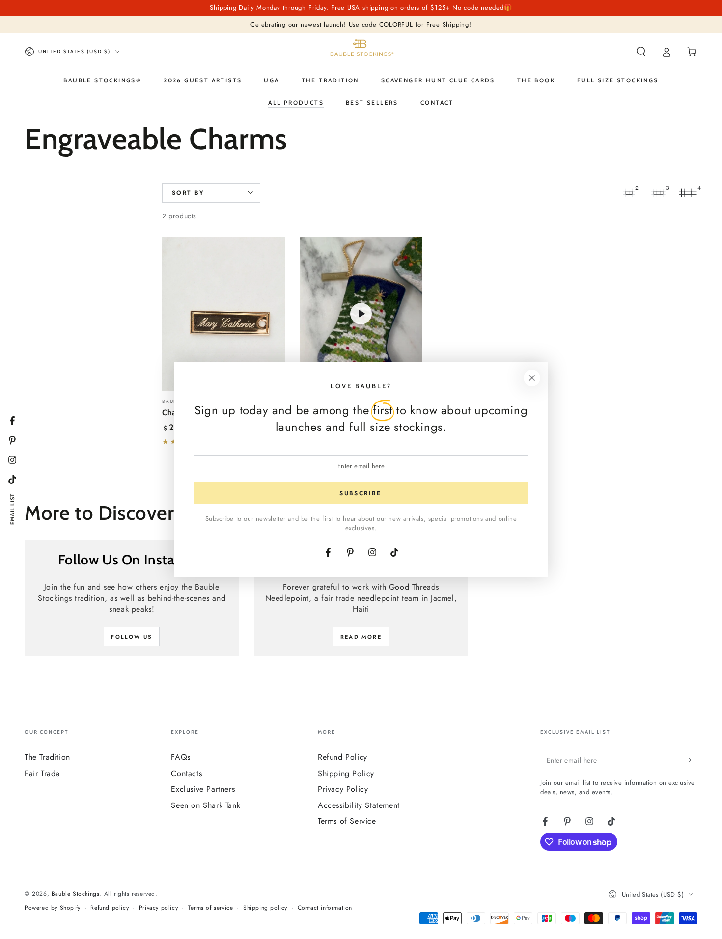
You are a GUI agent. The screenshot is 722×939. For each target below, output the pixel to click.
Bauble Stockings (76, 893)
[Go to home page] (361, 51)
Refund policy (109, 908)
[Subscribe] (691, 760)
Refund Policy (342, 757)
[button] (641, 51)
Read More (361, 637)
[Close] (532, 378)
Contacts (186, 773)
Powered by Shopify (53, 908)
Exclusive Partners (203, 789)
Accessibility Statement (359, 805)
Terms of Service (347, 821)
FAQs (180, 757)
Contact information (325, 908)
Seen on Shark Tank (205, 805)
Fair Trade (42, 773)
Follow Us (131, 637)
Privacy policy (158, 908)
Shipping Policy (346, 773)
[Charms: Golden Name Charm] (223, 314)
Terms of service (210, 908)
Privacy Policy (343, 789)
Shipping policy (265, 908)
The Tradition (47, 757)
